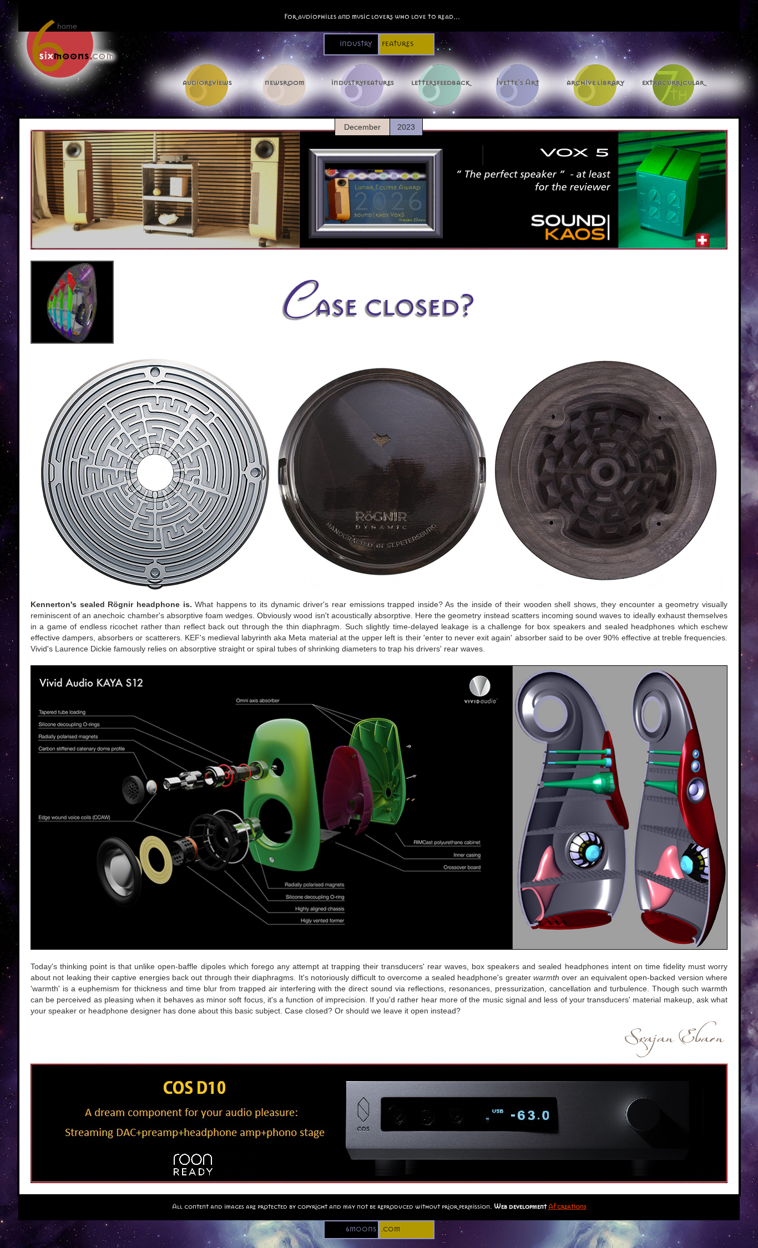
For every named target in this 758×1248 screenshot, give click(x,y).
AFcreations (567, 1206)
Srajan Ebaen (673, 1034)
